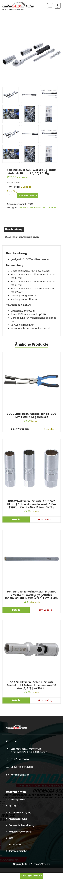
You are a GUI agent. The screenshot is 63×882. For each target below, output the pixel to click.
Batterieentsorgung (19, 812)
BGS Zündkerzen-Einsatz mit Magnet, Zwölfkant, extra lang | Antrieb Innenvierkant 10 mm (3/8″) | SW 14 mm (31, 595)
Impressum (15, 844)
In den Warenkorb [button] (20, 428)
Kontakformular (20, 774)
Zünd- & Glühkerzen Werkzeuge (37, 207)
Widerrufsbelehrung (20, 831)
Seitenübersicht (17, 851)
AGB (10, 838)
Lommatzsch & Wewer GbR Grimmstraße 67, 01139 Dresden (29, 750)
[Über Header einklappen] (58, 6)
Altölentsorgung (17, 818)
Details (16, 519)
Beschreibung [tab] (14, 229)
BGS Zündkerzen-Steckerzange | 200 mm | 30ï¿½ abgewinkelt (31, 415)
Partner (12, 806)
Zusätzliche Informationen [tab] (22, 237)
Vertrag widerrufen (31, 875)
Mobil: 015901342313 (22, 767)
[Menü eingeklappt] (50, 6)
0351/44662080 (20, 759)
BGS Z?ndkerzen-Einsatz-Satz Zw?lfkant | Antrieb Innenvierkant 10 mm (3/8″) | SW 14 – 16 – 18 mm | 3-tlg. (31, 504)
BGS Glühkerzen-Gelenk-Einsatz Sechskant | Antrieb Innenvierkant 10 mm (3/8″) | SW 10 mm (31, 685)
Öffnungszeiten (17, 799)
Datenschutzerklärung (21, 825)
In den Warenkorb (27, 195)
